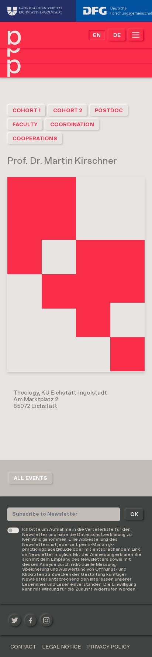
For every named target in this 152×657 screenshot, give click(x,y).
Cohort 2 (67, 110)
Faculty (25, 124)
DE (117, 35)
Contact (23, 647)
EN (96, 35)
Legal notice (61, 647)
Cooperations (35, 138)
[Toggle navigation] (135, 35)
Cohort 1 (27, 110)
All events (30, 478)
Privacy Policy (108, 647)
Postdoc (109, 110)
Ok (134, 514)
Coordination (72, 124)
